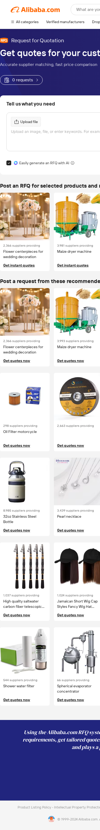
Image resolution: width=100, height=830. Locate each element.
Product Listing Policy (35, 807)
